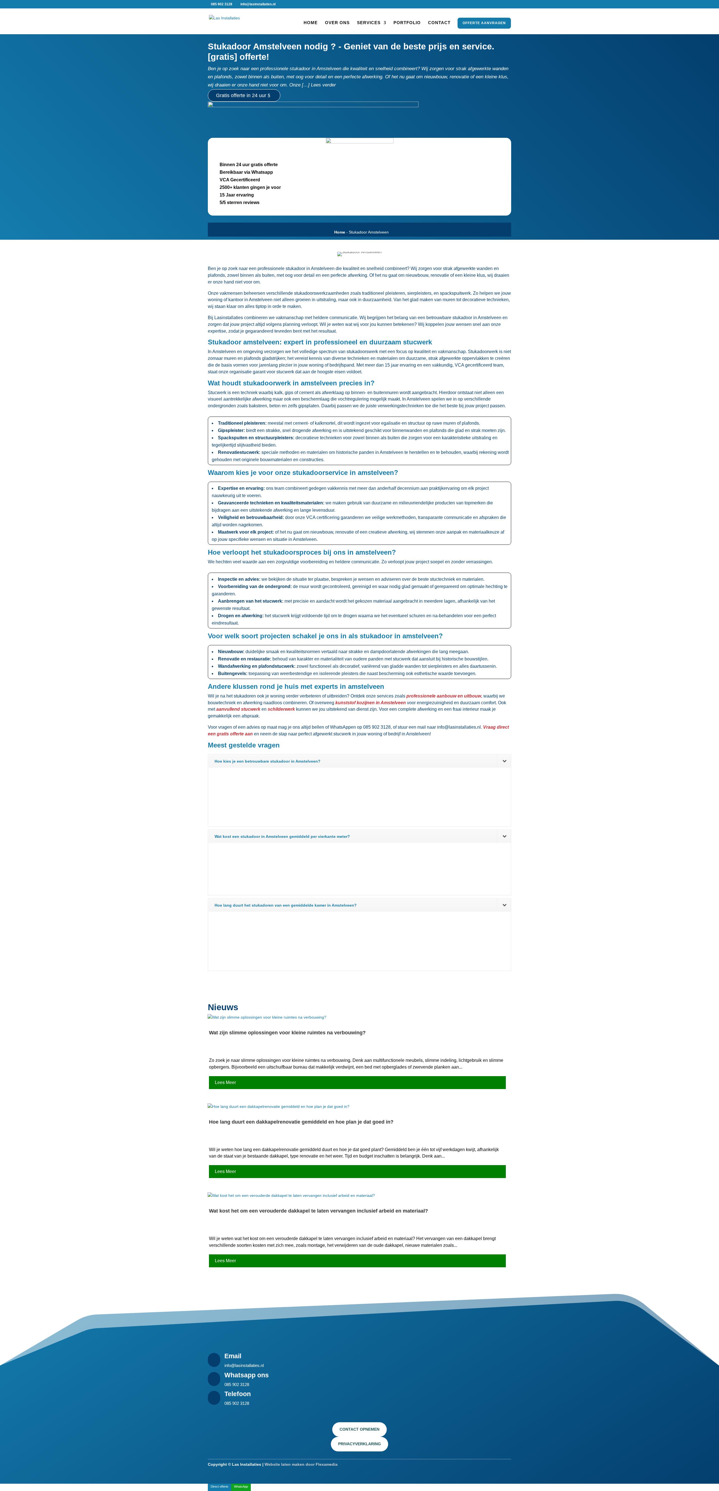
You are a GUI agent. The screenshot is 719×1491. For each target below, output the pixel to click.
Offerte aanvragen (484, 23)
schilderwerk (281, 709)
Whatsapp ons (246, 1375)
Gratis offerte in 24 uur (241, 95)
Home (311, 23)
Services (369, 23)
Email (232, 1356)
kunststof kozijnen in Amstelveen (370, 702)
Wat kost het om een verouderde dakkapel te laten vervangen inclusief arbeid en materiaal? (318, 1211)
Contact (439, 23)
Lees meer (225, 1082)
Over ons (337, 23)
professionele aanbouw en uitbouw (443, 696)
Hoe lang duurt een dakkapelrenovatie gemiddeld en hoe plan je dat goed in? (301, 1122)
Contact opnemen (359, 1429)
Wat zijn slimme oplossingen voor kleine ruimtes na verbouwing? (287, 1032)
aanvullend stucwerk (238, 709)
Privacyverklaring (359, 1444)
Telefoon (237, 1394)
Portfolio (407, 23)
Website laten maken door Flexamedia (301, 1464)
